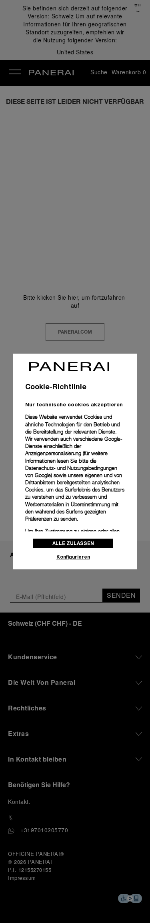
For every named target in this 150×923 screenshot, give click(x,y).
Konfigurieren (73, 557)
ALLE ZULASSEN (73, 543)
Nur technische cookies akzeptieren (74, 404)
